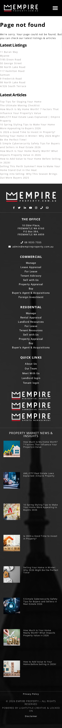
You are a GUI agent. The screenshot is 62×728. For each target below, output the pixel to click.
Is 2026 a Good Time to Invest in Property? (27, 132)
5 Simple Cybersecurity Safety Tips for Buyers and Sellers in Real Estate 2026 (40, 601)
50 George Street (11, 63)
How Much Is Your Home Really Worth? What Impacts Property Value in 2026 (39, 633)
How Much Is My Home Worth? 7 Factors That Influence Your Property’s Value (40, 444)
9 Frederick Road (11, 78)
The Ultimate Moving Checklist (20, 105)
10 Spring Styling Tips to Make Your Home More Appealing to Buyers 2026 (40, 507)
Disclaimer (31, 716)
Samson (5, 74)
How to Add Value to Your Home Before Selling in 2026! (39, 663)
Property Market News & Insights (31, 434)
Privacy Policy (31, 694)
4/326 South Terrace (13, 86)
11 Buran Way (9, 51)
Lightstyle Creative (32, 707)
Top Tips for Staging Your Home (20, 101)
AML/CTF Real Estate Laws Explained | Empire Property (38, 474)
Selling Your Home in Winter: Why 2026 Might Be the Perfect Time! (40, 570)
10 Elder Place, (31, 225)
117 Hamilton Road (12, 71)
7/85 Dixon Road (10, 59)
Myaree (5, 55)
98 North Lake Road (12, 67)
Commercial (31, 257)
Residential (30, 307)
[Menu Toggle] (55, 8)
